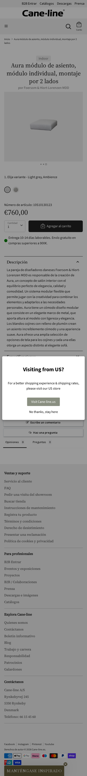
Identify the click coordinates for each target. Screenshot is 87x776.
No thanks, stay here (43, 412)
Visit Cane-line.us (43, 401)
